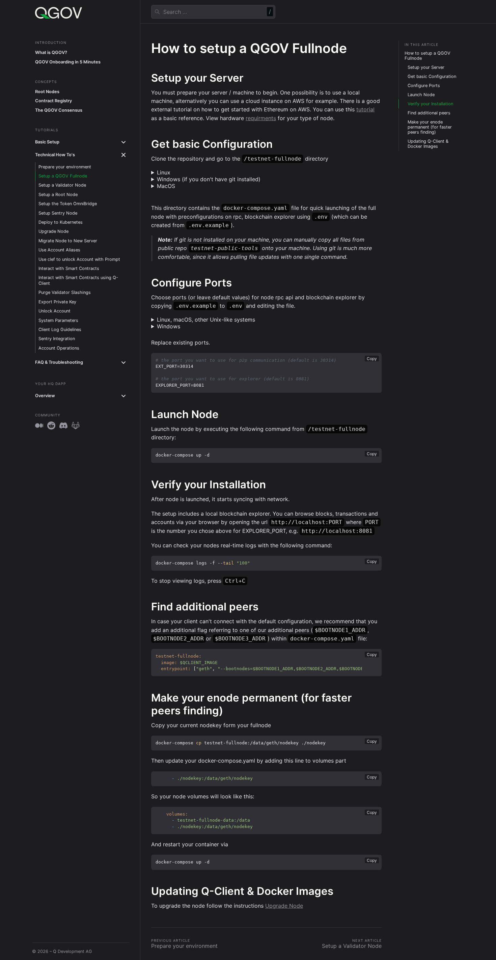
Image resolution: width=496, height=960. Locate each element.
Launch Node (421, 94)
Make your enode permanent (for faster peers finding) (430, 127)
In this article (421, 45)
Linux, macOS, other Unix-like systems (206, 319)
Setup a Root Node (58, 194)
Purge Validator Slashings (64, 292)
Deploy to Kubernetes (60, 222)
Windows (168, 326)
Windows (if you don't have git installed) (208, 179)
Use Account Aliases (59, 249)
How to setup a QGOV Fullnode (427, 56)
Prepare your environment (64, 166)
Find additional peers (429, 112)
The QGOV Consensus (58, 110)
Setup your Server (426, 67)
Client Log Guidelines (59, 329)
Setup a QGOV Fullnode (62, 176)
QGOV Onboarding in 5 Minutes (68, 61)
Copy (372, 358)
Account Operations (58, 348)
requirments (261, 118)
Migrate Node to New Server (67, 240)
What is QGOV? (51, 52)
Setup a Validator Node (62, 185)
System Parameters (58, 320)
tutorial (365, 109)
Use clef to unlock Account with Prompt (79, 259)
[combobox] (213, 12)
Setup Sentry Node (57, 213)
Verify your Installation (430, 103)
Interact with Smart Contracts (68, 268)
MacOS (166, 186)
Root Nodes (47, 91)
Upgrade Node (53, 231)
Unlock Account (54, 311)
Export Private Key (57, 301)
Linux (163, 172)
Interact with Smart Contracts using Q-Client (78, 280)
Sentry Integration (56, 338)
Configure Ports (424, 85)
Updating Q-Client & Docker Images (428, 144)
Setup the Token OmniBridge (67, 203)
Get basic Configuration (432, 76)
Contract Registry (53, 101)
